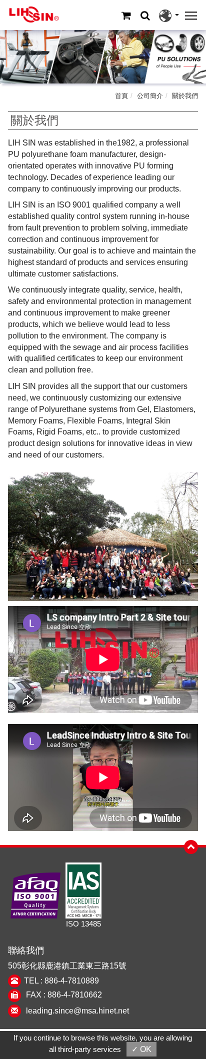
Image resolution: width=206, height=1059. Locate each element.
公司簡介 (150, 96)
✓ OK (142, 1049)
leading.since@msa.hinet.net (77, 1010)
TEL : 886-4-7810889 (61, 980)
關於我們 (185, 96)
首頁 (121, 96)
